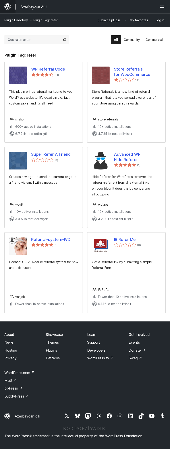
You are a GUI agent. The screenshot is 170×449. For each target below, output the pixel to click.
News (9, 342)
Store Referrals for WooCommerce (132, 72)
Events (134, 342)
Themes (52, 342)
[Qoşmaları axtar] (64, 39)
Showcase (54, 334)
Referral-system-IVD (51, 239)
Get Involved (139, 334)
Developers (96, 350)
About (9, 334)
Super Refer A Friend (51, 154)
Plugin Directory (16, 20)
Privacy (10, 358)
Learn (91, 334)
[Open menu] (163, 6)
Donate (137, 350)
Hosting (10, 350)
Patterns (53, 358)
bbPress (13, 388)
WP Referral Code (48, 69)
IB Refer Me (125, 239)
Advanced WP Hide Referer (127, 157)
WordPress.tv (100, 358)
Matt (10, 380)
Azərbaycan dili (27, 416)
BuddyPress (16, 396)
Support (93, 342)
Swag (135, 358)
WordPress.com (19, 372)
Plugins (51, 350)
